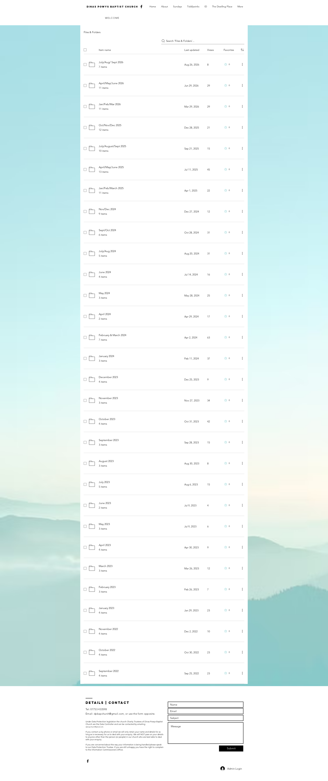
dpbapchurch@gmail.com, (109, 713)
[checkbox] (85, 49)
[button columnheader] (242, 50)
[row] (164, 49)
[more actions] (242, 64)
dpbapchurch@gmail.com (94, 727)
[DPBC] (141, 6)
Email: (90, 713)
